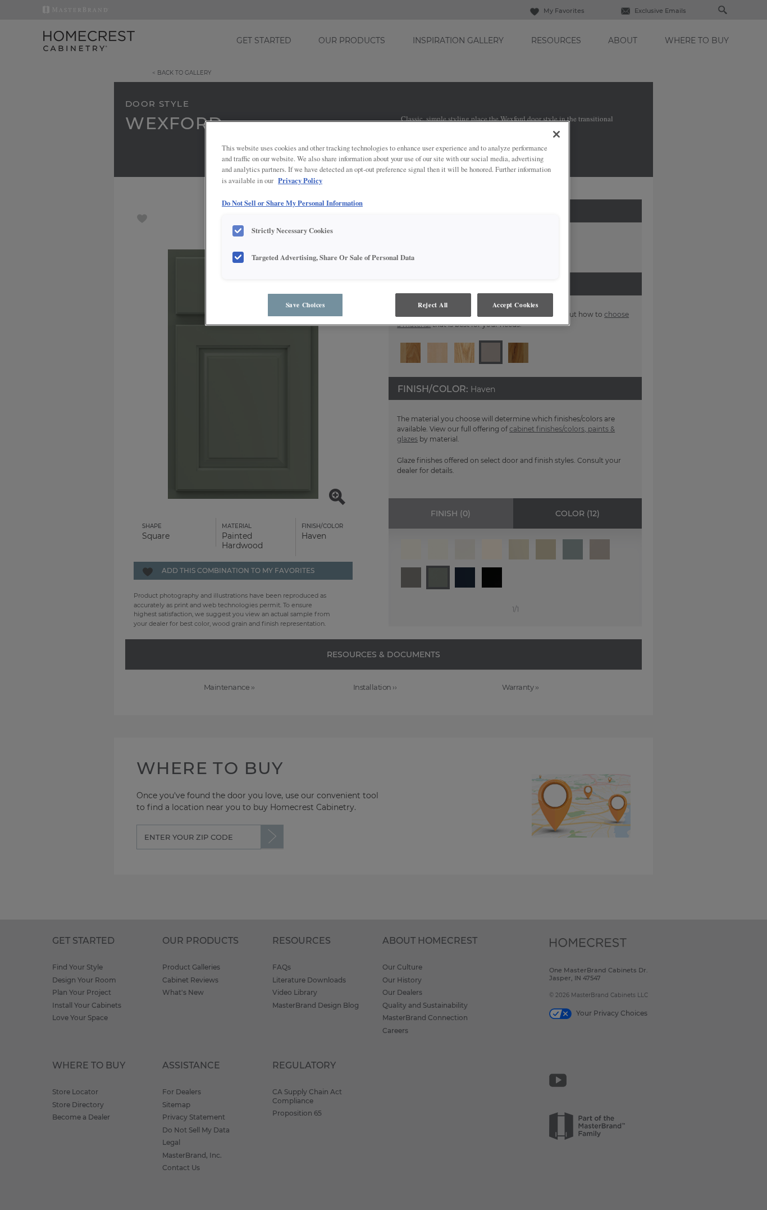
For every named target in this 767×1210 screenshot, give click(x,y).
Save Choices (305, 305)
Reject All (433, 305)
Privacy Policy (300, 180)
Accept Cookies (515, 305)
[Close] (556, 134)
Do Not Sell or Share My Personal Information (292, 203)
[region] (387, 223)
